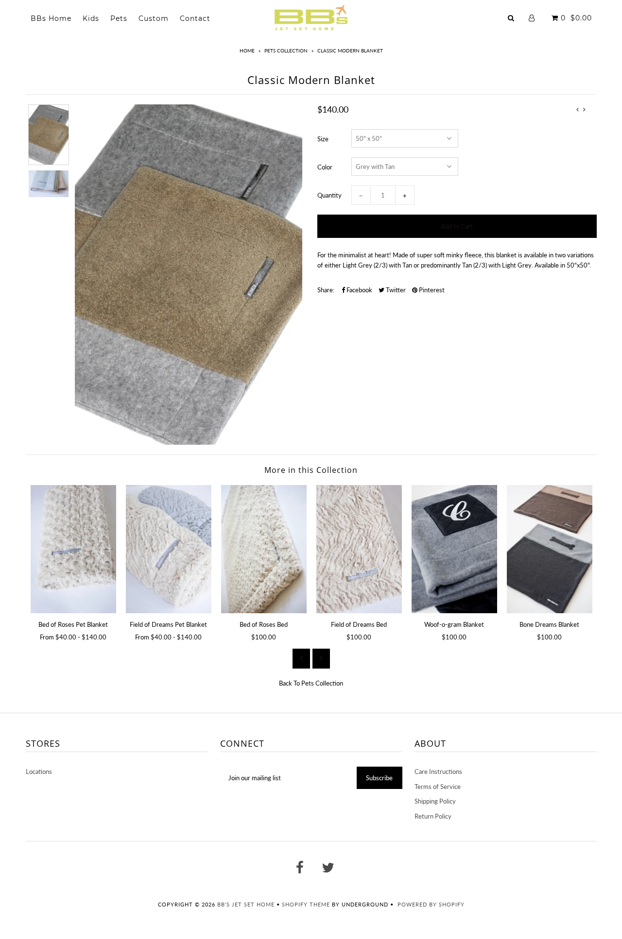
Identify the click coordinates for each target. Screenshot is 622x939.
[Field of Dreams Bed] (359, 549)
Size (322, 139)
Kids (91, 18)
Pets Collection (286, 50)
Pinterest (431, 290)
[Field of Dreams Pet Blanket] (168, 549)
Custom (153, 18)
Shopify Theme (306, 904)
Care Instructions (438, 771)
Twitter (395, 290)
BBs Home (51, 18)
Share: (325, 290)
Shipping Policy (435, 801)
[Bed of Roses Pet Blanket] (73, 549)
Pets (118, 18)
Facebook (358, 290)
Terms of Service (438, 786)
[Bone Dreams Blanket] (549, 549)
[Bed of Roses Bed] (264, 549)
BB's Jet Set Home (246, 904)
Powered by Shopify (431, 904)
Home (247, 50)
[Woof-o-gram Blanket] (454, 549)
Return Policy (433, 816)
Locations (39, 771)
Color (324, 167)
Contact (195, 18)
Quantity (329, 195)
